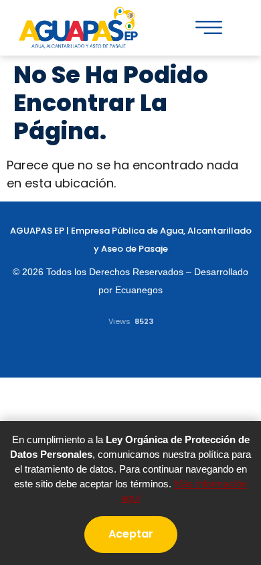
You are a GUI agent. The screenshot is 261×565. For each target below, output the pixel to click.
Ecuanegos (139, 290)
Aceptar (130, 534)
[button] (209, 27)
